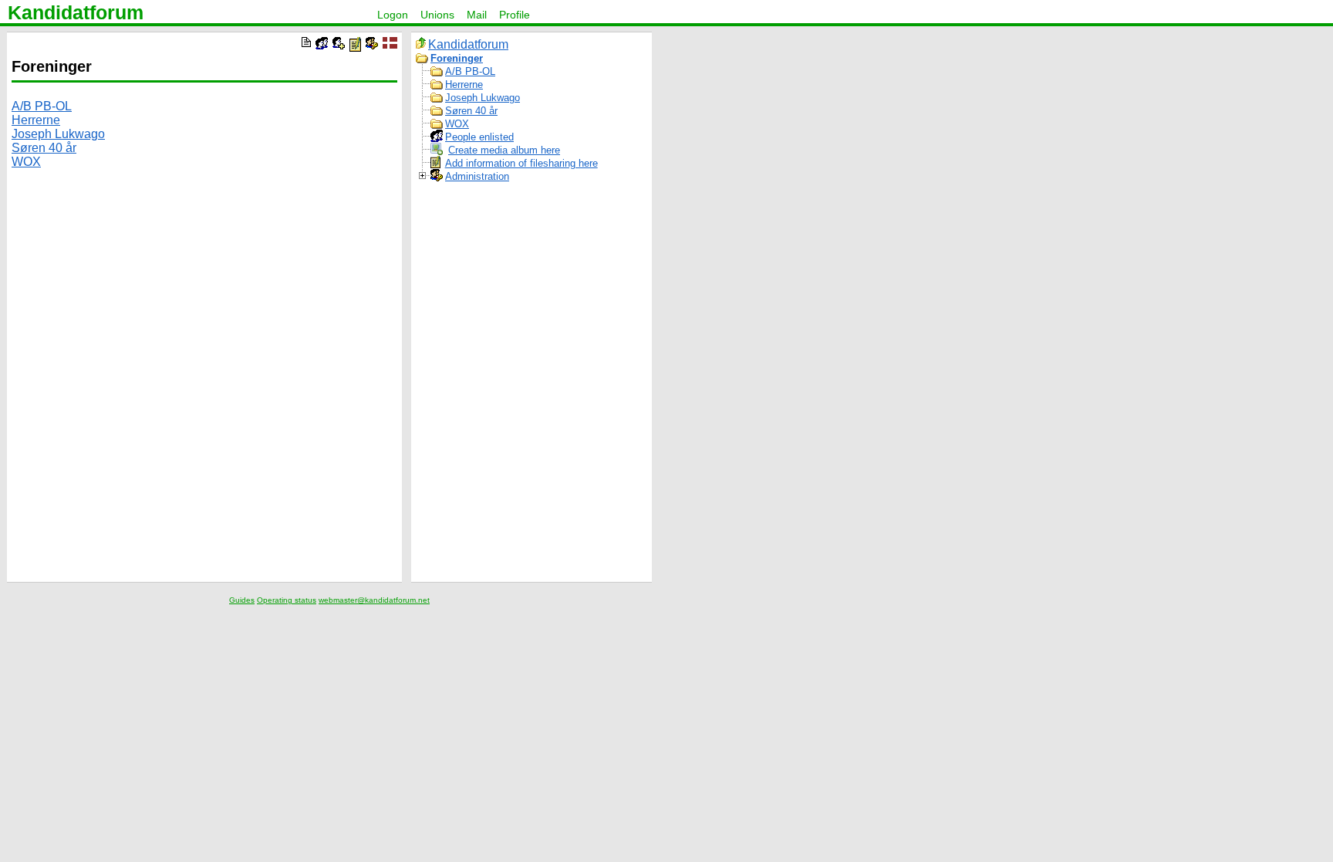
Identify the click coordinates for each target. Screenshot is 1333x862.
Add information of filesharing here (521, 163)
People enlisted (479, 137)
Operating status (286, 600)
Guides (242, 600)
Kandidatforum (75, 12)
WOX (26, 161)
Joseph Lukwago (58, 133)
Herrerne (36, 120)
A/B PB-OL (42, 106)
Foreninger (456, 58)
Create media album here (504, 150)
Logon (392, 14)
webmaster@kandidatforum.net (374, 600)
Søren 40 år (44, 147)
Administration (477, 176)
